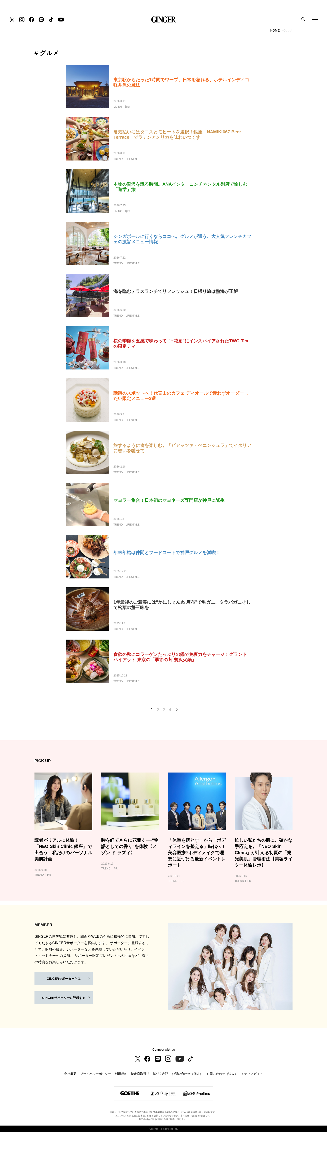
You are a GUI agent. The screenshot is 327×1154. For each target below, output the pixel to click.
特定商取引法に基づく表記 (149, 1074)
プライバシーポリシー (95, 1074)
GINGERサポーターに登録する (63, 997)
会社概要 (70, 1074)
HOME (275, 30)
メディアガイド (252, 1074)
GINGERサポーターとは (64, 978)
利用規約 (121, 1074)
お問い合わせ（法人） (222, 1074)
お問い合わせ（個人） (187, 1074)
